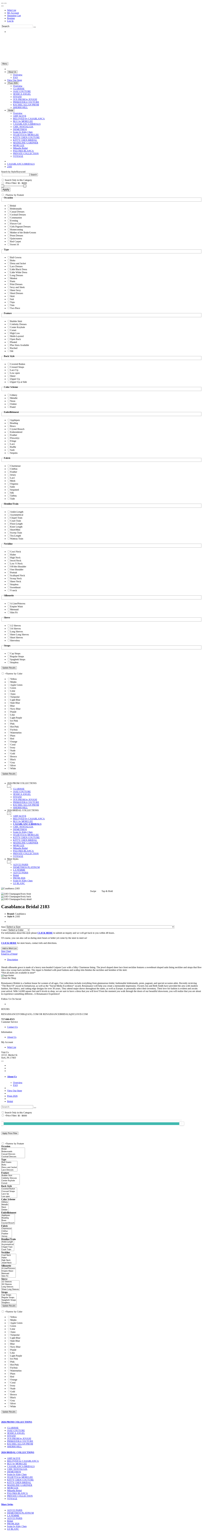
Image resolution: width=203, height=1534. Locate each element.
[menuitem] (104, 10)
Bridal (13, 205)
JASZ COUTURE (22, 791)
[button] (12, 72)
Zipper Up (15, 379)
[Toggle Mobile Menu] (2, 1061)
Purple (13, 711)
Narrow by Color (14, 673)
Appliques (15, 420)
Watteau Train (16, 538)
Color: (4, 930)
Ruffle (13, 447)
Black (13, 759)
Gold (12, 753)
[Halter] (8, 1258)
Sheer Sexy (15, 290)
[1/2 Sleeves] (10, 1282)
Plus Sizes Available (19, 345)
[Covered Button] (9, 1189)
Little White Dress (18, 272)
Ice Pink (14, 720)
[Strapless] (8, 1302)
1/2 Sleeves (15, 625)
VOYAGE (18, 856)
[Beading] (8, 1218)
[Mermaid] (8, 1273)
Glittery (13, 395)
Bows (13, 426)
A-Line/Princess (17, 603)
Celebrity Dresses (18, 324)
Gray (12, 762)
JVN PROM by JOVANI (25, 799)
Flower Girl (15, 223)
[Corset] (10, 1183)
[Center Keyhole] (10, 1180)
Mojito (13, 682)
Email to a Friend (9, 954)
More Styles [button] (12, 859)
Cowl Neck (15, 551)
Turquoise (15, 697)
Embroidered (16, 432)
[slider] (181, 1123)
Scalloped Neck (17, 575)
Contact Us (12, 1027)
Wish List (11, 10)
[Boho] (9, 1165)
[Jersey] (6, 1236)
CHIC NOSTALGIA (23, 826)
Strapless (14, 584)
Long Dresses (16, 275)
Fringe (13, 441)
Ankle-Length (16, 512)
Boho (12, 260)
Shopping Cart (14, 15)
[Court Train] (7, 1249)
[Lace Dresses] (9, 1170)
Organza (14, 484)
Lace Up (14, 370)
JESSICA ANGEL (22, 794)
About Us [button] (12, 1076)
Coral (12, 744)
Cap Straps (15, 653)
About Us (11, 1037)
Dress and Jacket (18, 263)
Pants (12, 281)
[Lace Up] (9, 1194)
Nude (12, 750)
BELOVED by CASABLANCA (29, 818)
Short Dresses (16, 293)
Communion (16, 217)
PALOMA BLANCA (23, 851)
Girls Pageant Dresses (20, 226)
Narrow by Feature (15, 195)
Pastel (13, 407)
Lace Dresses (16, 266)
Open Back (15, 339)
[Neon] (5, 1207)
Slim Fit (14, 612)
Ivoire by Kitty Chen (23, 832)
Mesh (12, 481)
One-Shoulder (16, 569)
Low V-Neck (16, 563)
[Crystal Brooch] (8, 1223)
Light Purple (16, 717)
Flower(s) (14, 438)
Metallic (14, 398)
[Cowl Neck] (8, 1255)
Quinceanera (16, 238)
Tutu (12, 305)
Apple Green (16, 685)
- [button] (9, 786)
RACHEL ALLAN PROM (26, 805)
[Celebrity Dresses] (10, 1178)
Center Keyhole (17, 327)
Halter (13, 554)
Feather (13, 435)
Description (12, 959)
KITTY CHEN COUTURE (26, 837)
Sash (12, 450)
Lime (12, 691)
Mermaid (14, 609)
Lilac (12, 714)
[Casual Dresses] (13, 1154)
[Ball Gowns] (9, 1162)
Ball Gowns (15, 257)
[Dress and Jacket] (9, 1167)
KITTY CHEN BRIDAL (25, 840)
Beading (14, 423)
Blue (12, 706)
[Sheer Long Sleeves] (10, 1289)
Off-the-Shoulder (18, 566)
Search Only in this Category (18, 180)
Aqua (12, 694)
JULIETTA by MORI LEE (26, 835)
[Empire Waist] (8, 1271)
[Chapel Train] (7, 1247)
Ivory (12, 747)
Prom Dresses (16, 235)
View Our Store (14, 1090)
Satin (12, 486)
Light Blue (15, 700)
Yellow (13, 679)
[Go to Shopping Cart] (2, 3)
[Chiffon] (6, 1231)
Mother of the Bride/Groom (23, 232)
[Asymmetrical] (7, 1244)
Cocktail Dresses (18, 214)
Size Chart (6, 951)
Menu (4, 64)
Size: (3, 927)
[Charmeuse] (6, 1228)
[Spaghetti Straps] (8, 1300)
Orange (13, 741)
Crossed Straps (17, 367)
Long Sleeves (16, 631)
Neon (12, 401)
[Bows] (8, 1220)
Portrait (13, 572)
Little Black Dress (18, 269)
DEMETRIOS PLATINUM (26, 867)
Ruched (13, 348)
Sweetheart (15, 587)
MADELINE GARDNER (25, 843)
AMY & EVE (19, 816)
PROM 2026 (19, 878)
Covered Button (17, 364)
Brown (13, 756)
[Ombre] (5, 1210)
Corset (13, 330)
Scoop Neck (16, 578)
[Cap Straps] (8, 1295)
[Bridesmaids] (13, 1151)
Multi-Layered (17, 336)
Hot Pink (14, 726)
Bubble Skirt (16, 321)
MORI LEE (18, 845)
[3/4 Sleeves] (10, 1284)
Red (12, 738)
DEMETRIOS (20, 829)
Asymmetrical (16, 515)
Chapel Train (16, 518)
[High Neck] (8, 1260)
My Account (13, 13)
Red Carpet (15, 241)
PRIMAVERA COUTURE (26, 802)
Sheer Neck (15, 581)
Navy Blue (15, 709)
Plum (12, 735)
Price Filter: (11, 183)
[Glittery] (5, 1202)
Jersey (13, 475)
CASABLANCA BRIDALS (27, 824)
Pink (12, 723)
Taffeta (13, 495)
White (13, 768)
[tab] (104, 795)
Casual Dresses (17, 211)
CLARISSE (19, 789)
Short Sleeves (16, 637)
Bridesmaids (16, 208)
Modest (13, 278)
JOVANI (17, 797)
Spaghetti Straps (17, 659)
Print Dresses (16, 284)
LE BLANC (19, 883)
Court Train (15, 520)
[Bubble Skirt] (10, 1175)
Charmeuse (15, 466)
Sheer (12, 376)
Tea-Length (15, 535)
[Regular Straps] (8, 1297)
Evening (14, 220)
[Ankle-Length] (7, 1242)
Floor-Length (16, 523)
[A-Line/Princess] (8, 1268)
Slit (11, 351)
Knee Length (16, 526)
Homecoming (16, 229)
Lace (12, 444)
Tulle (12, 498)
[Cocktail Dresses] (13, 1156)
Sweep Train (16, 532)
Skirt (12, 296)
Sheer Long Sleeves (19, 634)
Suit (12, 299)
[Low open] (9, 1196)
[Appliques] (8, 1215)
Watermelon (16, 732)
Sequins (14, 453)
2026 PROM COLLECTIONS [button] (22, 783)
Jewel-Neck (15, 560)
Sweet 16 (14, 244)
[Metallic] (5, 1204)
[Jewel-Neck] (8, 1263)
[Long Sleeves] (10, 1287)
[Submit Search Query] (35, 1107)
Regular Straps (17, 656)
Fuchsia (14, 729)
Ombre (13, 404)
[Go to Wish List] (5, 3)
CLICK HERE (45, 933)
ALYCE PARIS (20, 864)
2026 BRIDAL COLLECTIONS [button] (23, 810)
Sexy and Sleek (17, 287)
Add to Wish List (9, 948)
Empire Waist (16, 606)
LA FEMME (19, 870)
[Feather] (6, 1234)
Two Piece (15, 308)
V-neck (13, 590)
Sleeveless (15, 640)
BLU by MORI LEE (23, 821)
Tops (12, 302)
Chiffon (13, 469)
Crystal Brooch (17, 429)
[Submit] (34, 27)
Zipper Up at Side (18, 382)
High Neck (15, 557)
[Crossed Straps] (9, 1191)
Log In (10, 21)
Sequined (14, 489)
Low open (15, 373)
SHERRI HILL (20, 807)
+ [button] (9, 813)
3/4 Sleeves (15, 628)
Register (11, 18)
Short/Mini (15, 529)
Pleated (13, 342)
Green (13, 688)
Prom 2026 (12, 1096)
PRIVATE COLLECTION (26, 853)
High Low (15, 333)
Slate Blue (15, 703)
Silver (13, 765)
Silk (12, 492)
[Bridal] (13, 1149)
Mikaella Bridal (20, 848)
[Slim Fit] (8, 1276)
